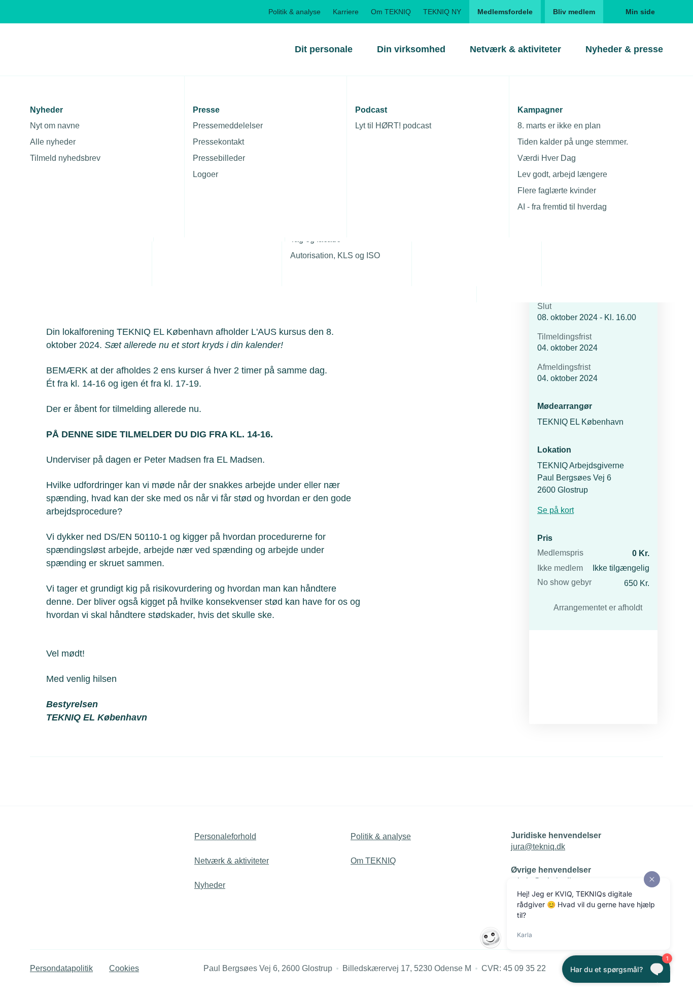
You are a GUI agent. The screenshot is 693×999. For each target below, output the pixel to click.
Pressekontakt (218, 141)
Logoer (205, 174)
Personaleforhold (225, 836)
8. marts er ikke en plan (559, 125)
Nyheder (209, 885)
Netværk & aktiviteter (515, 49)
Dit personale (324, 49)
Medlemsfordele (505, 12)
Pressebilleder (219, 158)
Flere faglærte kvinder (556, 190)
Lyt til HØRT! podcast (393, 125)
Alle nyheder (53, 141)
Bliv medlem (574, 12)
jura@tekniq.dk (538, 846)
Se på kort (555, 510)
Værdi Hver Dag (546, 158)
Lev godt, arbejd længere (562, 174)
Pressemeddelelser (228, 125)
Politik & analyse (294, 12)
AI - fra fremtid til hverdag (562, 206)
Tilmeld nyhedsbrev (65, 158)
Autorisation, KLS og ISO (335, 255)
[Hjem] (71, 49)
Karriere (346, 12)
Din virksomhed (411, 49)
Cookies (124, 968)
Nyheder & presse (624, 49)
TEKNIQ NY (442, 12)
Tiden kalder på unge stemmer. (572, 141)
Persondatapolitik (61, 968)
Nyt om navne (55, 125)
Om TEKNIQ (391, 12)
